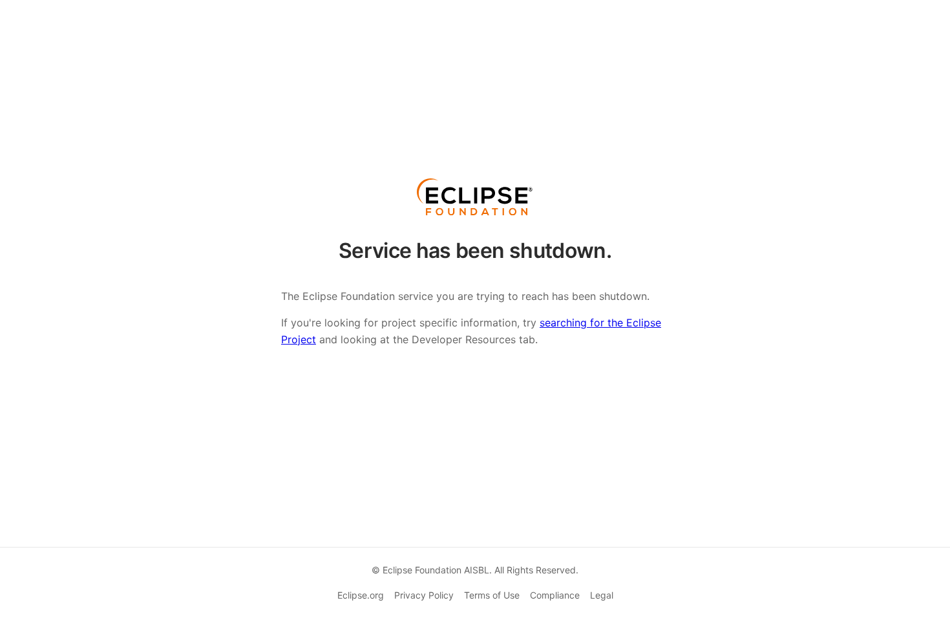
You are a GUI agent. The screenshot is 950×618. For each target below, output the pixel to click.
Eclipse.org (360, 595)
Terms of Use (492, 595)
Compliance (555, 595)
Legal (601, 595)
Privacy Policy (424, 595)
